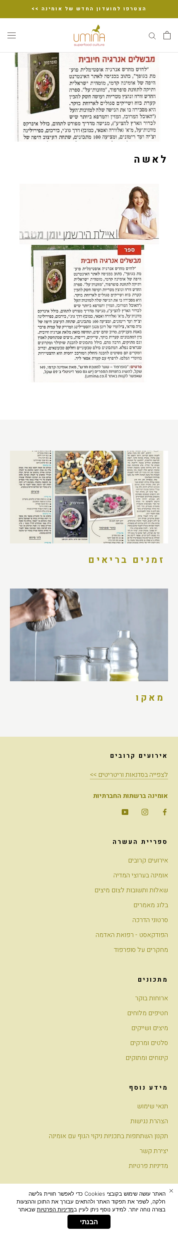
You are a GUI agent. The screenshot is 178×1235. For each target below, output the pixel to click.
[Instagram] (145, 811)
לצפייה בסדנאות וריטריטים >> (129, 775)
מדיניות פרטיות (148, 1166)
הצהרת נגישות (149, 1121)
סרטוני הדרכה (150, 920)
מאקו (150, 697)
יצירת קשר (154, 1151)
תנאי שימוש (152, 1106)
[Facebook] (164, 811)
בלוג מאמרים (150, 905)
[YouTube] (125, 811)
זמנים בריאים (126, 560)
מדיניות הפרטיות (55, 1209)
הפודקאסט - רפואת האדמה (132, 935)
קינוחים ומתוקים (146, 1058)
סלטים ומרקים (149, 1043)
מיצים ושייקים (149, 1028)
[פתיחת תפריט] (11, 35)
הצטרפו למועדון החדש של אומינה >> (89, 8)
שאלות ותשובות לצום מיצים (131, 890)
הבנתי (89, 1222)
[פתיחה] (167, 35)
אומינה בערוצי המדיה (140, 875)
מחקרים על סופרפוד (141, 950)
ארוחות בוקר (151, 998)
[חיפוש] (152, 35)
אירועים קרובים (148, 860)
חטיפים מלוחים (147, 1013)
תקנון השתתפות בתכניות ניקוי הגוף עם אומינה (108, 1136)
